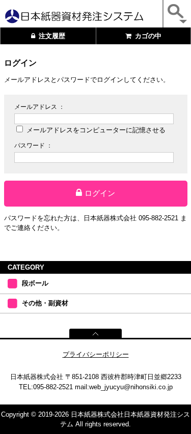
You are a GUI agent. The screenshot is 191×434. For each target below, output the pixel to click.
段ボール (35, 283)
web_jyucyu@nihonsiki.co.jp (131, 387)
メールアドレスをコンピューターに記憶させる (96, 130)
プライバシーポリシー (96, 354)
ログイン (100, 193)
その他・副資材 (45, 303)
